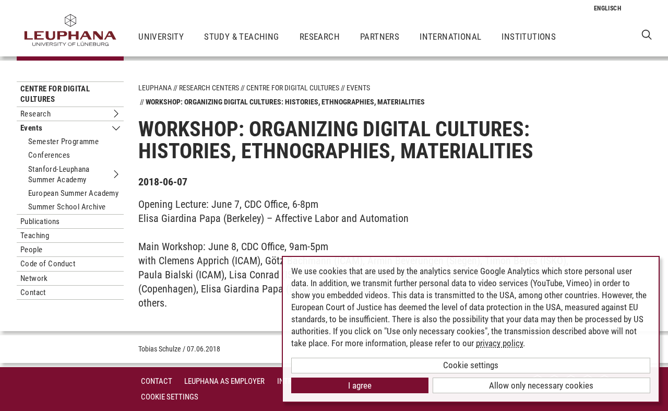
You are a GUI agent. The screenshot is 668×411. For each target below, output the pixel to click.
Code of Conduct (47, 263)
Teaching (34, 235)
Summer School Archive (66, 207)
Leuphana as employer (224, 381)
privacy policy (499, 343)
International (450, 36)
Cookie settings (470, 365)
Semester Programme (63, 141)
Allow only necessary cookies (541, 385)
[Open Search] (646, 34)
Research (320, 36)
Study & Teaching (241, 36)
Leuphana (155, 88)
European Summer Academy (73, 193)
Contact (33, 292)
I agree (360, 385)
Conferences (49, 155)
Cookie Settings (169, 397)
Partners (379, 36)
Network (34, 278)
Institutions (529, 36)
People (31, 249)
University (161, 36)
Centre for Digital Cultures (55, 94)
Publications (40, 221)
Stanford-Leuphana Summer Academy (59, 174)
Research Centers (209, 88)
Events (31, 128)
